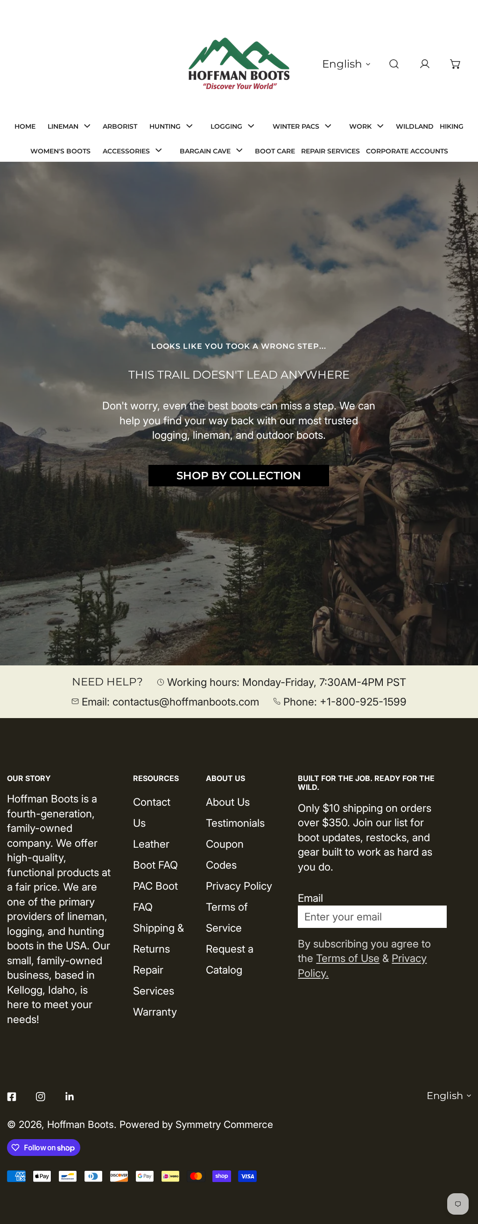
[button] (455, 63)
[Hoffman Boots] (239, 64)
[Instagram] (40, 1096)
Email (310, 898)
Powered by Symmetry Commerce (196, 1124)
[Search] (394, 63)
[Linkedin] (69, 1096)
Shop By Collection (238, 475)
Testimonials (235, 822)
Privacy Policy (239, 885)
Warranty (155, 1011)
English (342, 63)
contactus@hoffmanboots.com (185, 701)
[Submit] (431, 916)
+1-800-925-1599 (363, 701)
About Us (228, 801)
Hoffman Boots (80, 1124)
